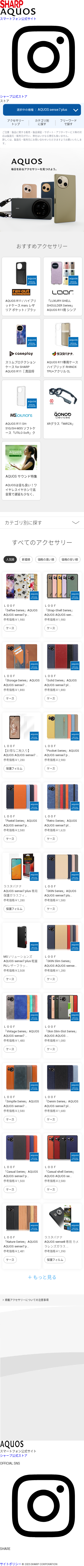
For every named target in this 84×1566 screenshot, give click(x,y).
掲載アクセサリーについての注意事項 (27, 1300)
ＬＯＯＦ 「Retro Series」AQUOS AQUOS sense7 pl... (60, 821)
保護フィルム (14, 768)
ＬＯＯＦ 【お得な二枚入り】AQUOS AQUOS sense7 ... (21, 750)
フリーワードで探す (68, 122)
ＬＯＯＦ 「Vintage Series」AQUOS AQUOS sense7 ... (21, 1031)
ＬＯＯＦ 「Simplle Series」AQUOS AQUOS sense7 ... (21, 1101)
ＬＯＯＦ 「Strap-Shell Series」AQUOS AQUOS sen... (59, 610)
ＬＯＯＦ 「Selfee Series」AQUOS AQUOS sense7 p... (21, 610)
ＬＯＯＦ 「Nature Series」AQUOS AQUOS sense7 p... (21, 1242)
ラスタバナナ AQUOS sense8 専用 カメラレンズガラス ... (61, 1242)
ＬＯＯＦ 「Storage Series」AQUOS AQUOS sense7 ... (22, 680)
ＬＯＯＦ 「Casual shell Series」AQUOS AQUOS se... (60, 1171)
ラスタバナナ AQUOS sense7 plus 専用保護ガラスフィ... (21, 891)
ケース (10, 628)
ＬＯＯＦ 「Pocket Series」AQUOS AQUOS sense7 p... (61, 750)
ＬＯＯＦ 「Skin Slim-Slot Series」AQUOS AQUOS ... (61, 1031)
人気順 (10, 559)
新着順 (26, 559)
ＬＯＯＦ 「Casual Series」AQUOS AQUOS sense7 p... (21, 1171)
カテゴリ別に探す (42, 122)
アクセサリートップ (15, 122)
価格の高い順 (46, 559)
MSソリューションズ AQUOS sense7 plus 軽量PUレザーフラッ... (21, 961)
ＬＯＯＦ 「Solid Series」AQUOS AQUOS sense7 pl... (60, 680)
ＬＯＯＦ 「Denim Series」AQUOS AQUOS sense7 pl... (61, 1101)
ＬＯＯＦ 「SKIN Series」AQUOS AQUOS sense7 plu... (60, 891)
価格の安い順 (70, 559)
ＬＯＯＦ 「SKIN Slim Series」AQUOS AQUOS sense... (60, 961)
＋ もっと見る (42, 1277)
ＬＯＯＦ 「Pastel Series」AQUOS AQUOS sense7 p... (20, 821)
